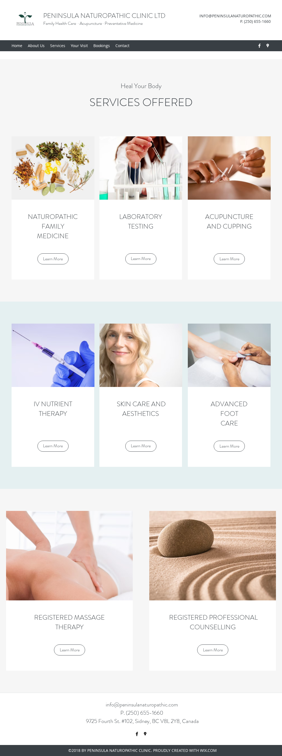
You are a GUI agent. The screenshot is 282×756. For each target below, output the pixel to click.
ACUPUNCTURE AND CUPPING (229, 221)
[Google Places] (267, 45)
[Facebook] (259, 45)
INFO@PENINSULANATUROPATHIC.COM (235, 15)
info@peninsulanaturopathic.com (142, 705)
